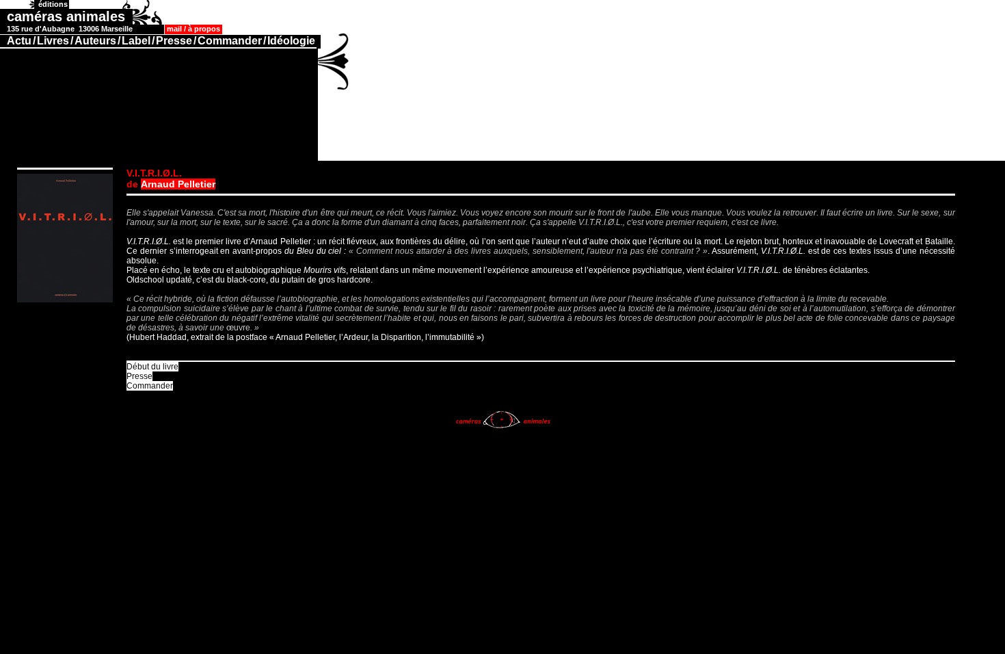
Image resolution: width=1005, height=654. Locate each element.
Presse (174, 41)
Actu (19, 41)
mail (174, 29)
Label (136, 41)
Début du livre (152, 366)
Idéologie (291, 41)
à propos (204, 29)
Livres (53, 41)
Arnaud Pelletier (178, 184)
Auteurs (95, 41)
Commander (230, 41)
